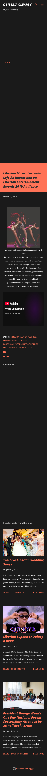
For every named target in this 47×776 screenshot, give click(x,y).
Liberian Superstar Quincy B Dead (23, 639)
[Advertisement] (23, 36)
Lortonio (23, 340)
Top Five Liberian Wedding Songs (23, 562)
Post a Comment (19, 754)
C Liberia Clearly (17, 4)
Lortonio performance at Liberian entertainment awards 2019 (21, 346)
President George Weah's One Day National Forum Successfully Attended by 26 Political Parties (22, 719)
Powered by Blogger (25, 768)
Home (7, 62)
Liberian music (10, 340)
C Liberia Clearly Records (23, 337)
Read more (38, 592)
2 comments (17, 592)
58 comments (18, 669)
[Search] (36, 4)
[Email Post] (4, 353)
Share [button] (6, 356)
